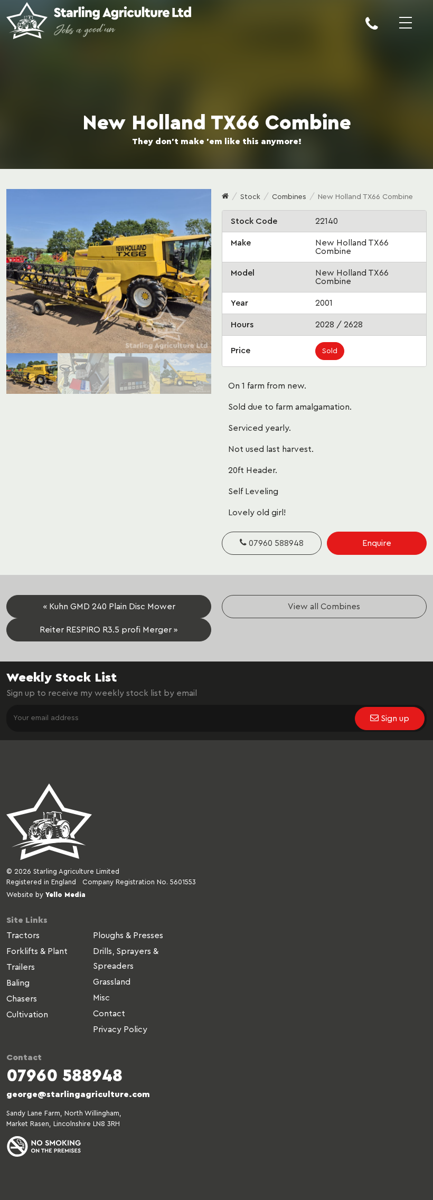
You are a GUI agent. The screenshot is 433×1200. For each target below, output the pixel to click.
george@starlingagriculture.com (78, 1094)
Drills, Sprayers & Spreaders (125, 958)
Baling (18, 983)
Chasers (21, 999)
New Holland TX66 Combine (365, 197)
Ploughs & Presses (128, 935)
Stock (250, 197)
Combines (289, 197)
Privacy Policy (120, 1029)
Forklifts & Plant (37, 951)
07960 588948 (275, 543)
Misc (101, 998)
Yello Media (65, 894)
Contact (109, 1013)
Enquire (376, 543)
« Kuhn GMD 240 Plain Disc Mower (109, 606)
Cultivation (27, 1014)
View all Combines (324, 606)
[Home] (225, 197)
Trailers (20, 967)
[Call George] (372, 32)
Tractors (23, 935)
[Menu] (405, 32)
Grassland (111, 982)
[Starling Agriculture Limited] (98, 21)
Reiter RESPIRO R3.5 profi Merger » (109, 630)
